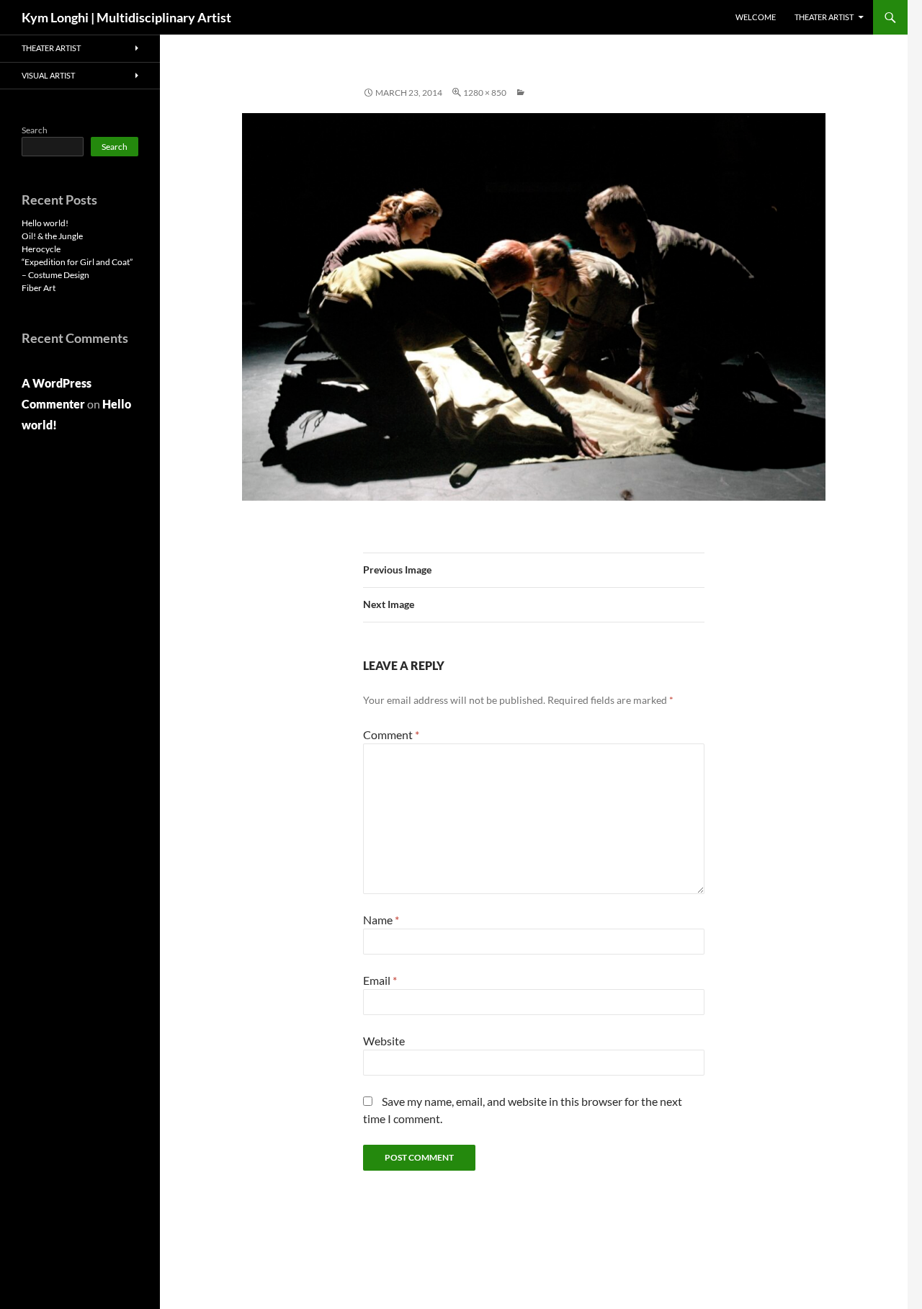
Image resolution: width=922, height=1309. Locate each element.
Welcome (755, 17)
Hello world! (45, 223)
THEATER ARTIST (824, 17)
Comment (391, 734)
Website (384, 1040)
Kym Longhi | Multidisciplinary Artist (126, 17)
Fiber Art (38, 287)
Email (380, 980)
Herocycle (41, 249)
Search (35, 130)
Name (381, 919)
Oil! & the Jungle (52, 236)
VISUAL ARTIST (48, 75)
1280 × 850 (484, 92)
